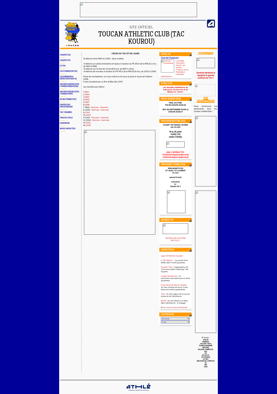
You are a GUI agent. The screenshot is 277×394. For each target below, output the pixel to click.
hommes (104, 107)
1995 (87, 97)
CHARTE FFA (65, 60)
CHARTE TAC (65, 55)
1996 (87, 99)
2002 (88, 115)
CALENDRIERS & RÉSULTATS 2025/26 (68, 78)
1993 (86, 92)
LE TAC (63, 66)
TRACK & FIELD (66, 118)
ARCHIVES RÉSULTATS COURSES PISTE (69, 93)
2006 (88, 125)
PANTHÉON (65, 123)
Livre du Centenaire (170, 58)
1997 (87, 102)
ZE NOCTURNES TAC (68, 99)
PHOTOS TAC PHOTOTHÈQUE (66, 106)
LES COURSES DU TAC (69, 71)
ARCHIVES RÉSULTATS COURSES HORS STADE (69, 85)
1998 (87, 105)
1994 (87, 94)
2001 (87, 112)
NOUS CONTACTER (67, 129)
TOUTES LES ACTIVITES (175, 238)
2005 (88, 123)
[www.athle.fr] (211, 27)
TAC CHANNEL (66, 112)
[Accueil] (72, 45)
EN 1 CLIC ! (175, 240)
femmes (94, 107)
